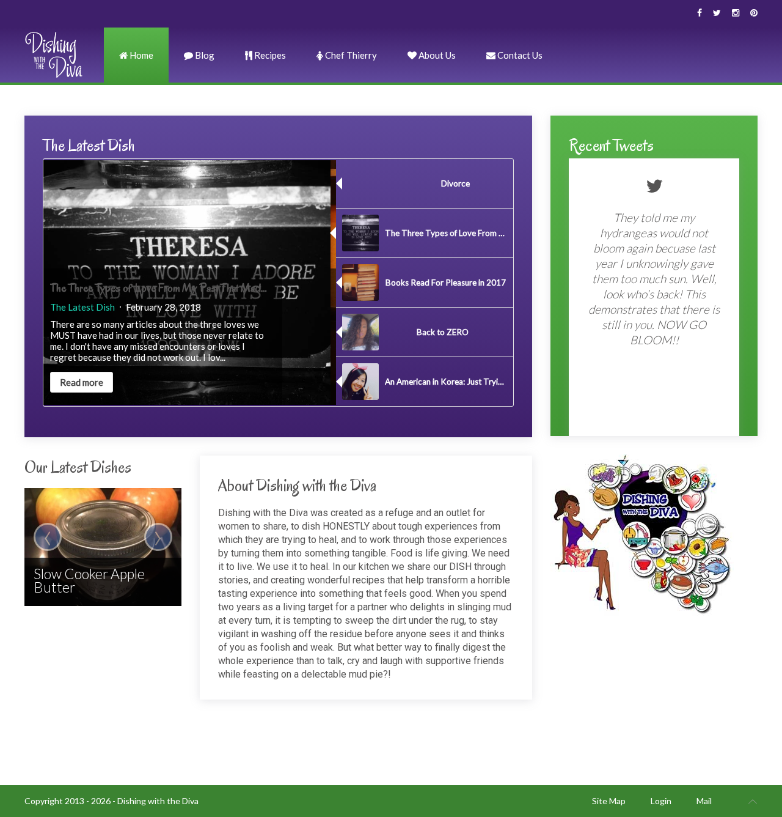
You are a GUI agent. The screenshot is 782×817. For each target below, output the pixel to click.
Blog (203, 55)
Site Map (609, 801)
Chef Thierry (350, 55)
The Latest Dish (88, 306)
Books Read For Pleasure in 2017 (127, 288)
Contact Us (519, 55)
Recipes (269, 55)
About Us (436, 55)
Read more (87, 382)
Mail (704, 801)
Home (140, 55)
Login (661, 801)
